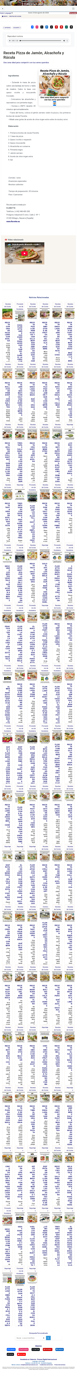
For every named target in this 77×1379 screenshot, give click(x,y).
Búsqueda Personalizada (38, 1333)
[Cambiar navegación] (73, 8)
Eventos (45, 907)
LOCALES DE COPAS (61, 1367)
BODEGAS (67, 1367)
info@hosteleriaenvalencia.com (29, 1365)
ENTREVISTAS (41, 1368)
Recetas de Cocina (15, 16)
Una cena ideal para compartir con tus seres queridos (26, 62)
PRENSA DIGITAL (35, 1369)
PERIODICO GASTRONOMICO (63, 1368)
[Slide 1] (54, 103)
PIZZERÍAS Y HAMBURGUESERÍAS (45, 1367)
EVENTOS (30, 1367)
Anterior (7, 27)
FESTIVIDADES (47, 1368)
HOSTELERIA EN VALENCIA (43, 1369)
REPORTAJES (19, 1368)
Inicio (5, 16)
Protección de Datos (59, 1365)
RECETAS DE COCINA (26, 1368)
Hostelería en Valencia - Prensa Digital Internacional (38, 1359)
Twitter (36, 1349)
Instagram (24, 1349)
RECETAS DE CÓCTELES (34, 1368)
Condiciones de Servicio (46, 1365)
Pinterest (48, 1349)
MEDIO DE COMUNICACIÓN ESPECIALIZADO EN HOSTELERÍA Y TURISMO (15, 1367)
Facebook (11, 1349)
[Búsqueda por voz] (43, 1338)
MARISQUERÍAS (54, 1367)
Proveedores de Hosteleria (19, 306)
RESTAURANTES (36, 1367)
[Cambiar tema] (3, 8)
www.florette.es (13, 221)
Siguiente (16, 27)
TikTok (11, 1354)
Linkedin (60, 1349)
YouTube (22, 1354)
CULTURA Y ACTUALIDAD (12, 1368)
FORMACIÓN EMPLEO (54, 1368)
